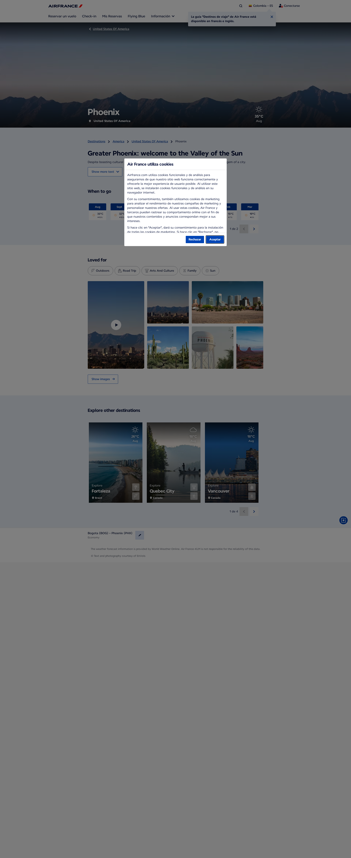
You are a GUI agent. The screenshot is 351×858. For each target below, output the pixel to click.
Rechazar (195, 239)
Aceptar (215, 239)
